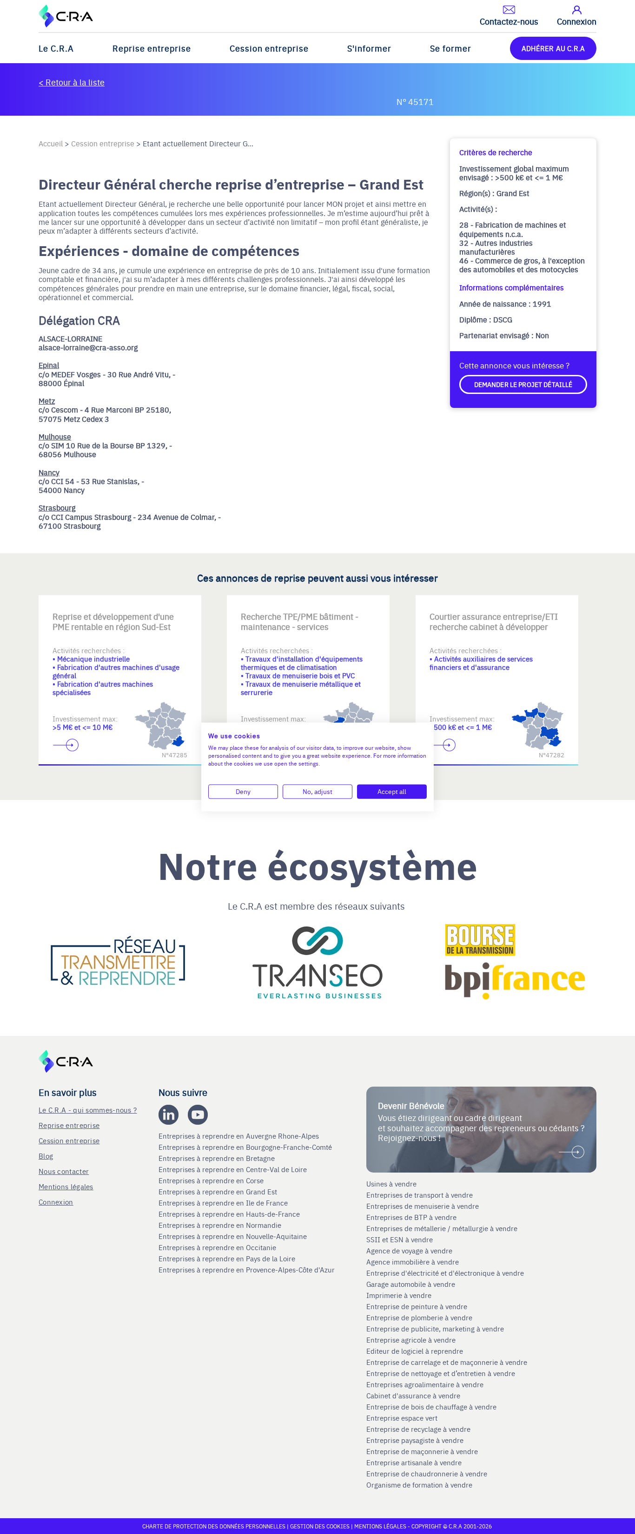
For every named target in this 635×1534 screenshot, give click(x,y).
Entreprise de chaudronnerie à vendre (426, 1473)
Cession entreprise (269, 48)
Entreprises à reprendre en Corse (212, 1180)
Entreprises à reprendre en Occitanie (218, 1247)
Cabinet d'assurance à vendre (413, 1395)
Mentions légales (66, 1186)
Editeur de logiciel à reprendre (414, 1351)
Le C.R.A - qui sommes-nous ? (88, 1109)
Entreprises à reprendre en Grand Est (219, 1191)
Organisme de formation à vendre (419, 1485)
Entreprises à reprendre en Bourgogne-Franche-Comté (246, 1147)
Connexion (56, 1201)
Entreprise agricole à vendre (411, 1340)
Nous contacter (64, 1171)
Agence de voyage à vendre (410, 1250)
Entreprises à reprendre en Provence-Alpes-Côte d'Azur (248, 1269)
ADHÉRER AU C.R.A (553, 48)
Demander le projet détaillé (523, 384)
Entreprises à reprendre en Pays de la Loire (227, 1258)
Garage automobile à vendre (411, 1284)
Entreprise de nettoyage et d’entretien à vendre (440, 1373)
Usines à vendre (391, 1184)
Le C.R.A (56, 48)
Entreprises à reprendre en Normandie (221, 1225)
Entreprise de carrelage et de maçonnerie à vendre (446, 1362)
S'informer (369, 48)
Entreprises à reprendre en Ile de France (224, 1203)
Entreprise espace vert (401, 1418)
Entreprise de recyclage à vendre (418, 1429)
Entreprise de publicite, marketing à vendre (435, 1328)
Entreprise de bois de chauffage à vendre (431, 1407)
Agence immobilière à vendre (413, 1262)
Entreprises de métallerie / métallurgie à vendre (442, 1228)
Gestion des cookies (320, 1526)
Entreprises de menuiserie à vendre (423, 1206)
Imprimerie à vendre (399, 1295)
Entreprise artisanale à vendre (414, 1462)
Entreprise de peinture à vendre (416, 1306)
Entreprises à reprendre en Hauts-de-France (230, 1214)
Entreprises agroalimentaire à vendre (424, 1384)
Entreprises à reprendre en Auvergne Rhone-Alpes (240, 1136)
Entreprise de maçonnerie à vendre (422, 1451)
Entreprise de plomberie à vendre (419, 1317)
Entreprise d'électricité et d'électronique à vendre (445, 1273)
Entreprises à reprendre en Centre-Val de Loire (234, 1169)
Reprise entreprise (151, 48)
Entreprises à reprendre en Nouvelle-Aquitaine (234, 1236)
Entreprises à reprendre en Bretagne (218, 1158)
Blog (46, 1155)
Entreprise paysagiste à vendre (414, 1440)
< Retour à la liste (72, 82)
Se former (450, 48)
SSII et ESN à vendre (399, 1239)
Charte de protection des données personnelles (213, 1526)
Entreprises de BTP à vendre (412, 1217)
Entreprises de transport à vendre (419, 1195)
